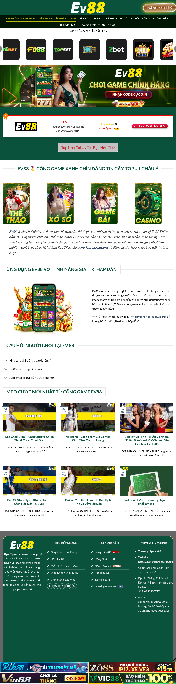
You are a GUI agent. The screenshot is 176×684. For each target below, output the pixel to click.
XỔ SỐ (146, 18)
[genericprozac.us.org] (88, 8)
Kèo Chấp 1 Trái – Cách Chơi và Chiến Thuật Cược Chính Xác (29, 438)
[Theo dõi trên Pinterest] (56, 586)
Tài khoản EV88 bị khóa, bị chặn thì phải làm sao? (146, 502)
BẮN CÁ (84, 18)
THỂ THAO (110, 18)
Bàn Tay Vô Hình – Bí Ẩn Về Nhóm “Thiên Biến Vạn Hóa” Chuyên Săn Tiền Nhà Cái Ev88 (147, 440)
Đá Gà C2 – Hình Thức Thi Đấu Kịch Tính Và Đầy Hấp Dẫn (88, 502)
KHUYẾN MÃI (68, 25)
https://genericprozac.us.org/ (149, 316)
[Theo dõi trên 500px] (74, 586)
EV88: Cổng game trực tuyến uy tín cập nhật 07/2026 (41, 18)
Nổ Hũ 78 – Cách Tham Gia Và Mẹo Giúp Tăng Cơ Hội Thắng (88, 438)
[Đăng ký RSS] (62, 586)
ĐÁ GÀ (124, 18)
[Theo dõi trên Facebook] (50, 586)
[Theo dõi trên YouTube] (68, 586)
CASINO (96, 18)
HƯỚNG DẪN (161, 18)
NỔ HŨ (135, 18)
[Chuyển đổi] (6, 361)
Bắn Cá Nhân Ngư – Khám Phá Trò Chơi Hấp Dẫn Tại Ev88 (29, 502)
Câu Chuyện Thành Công (98, 25)
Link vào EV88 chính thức (151, 126)
